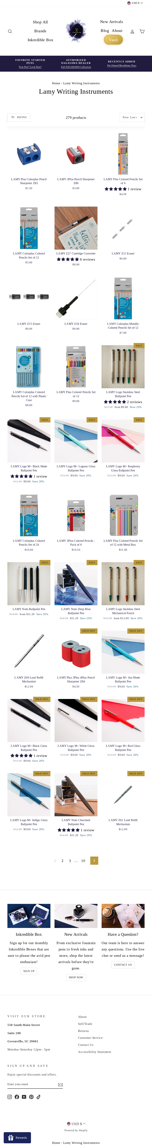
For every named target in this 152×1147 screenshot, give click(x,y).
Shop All (40, 22)
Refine (21, 117)
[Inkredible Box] (28, 916)
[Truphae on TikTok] (38, 1096)
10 (83, 861)
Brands (40, 31)
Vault (113, 39)
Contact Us (123, 964)
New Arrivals (111, 21)
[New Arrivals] (76, 916)
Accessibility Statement (94, 1052)
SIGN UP (29, 971)
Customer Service (90, 1038)
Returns (83, 1031)
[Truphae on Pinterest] (31, 1096)
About (117, 30)
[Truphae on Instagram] (9, 1096)
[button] (116, 189)
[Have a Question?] (123, 916)
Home (56, 83)
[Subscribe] (60, 1084)
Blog (105, 30)
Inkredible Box (40, 39)
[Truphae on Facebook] (17, 1096)
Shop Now (76, 977)
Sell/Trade (85, 1024)
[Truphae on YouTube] (24, 1096)
